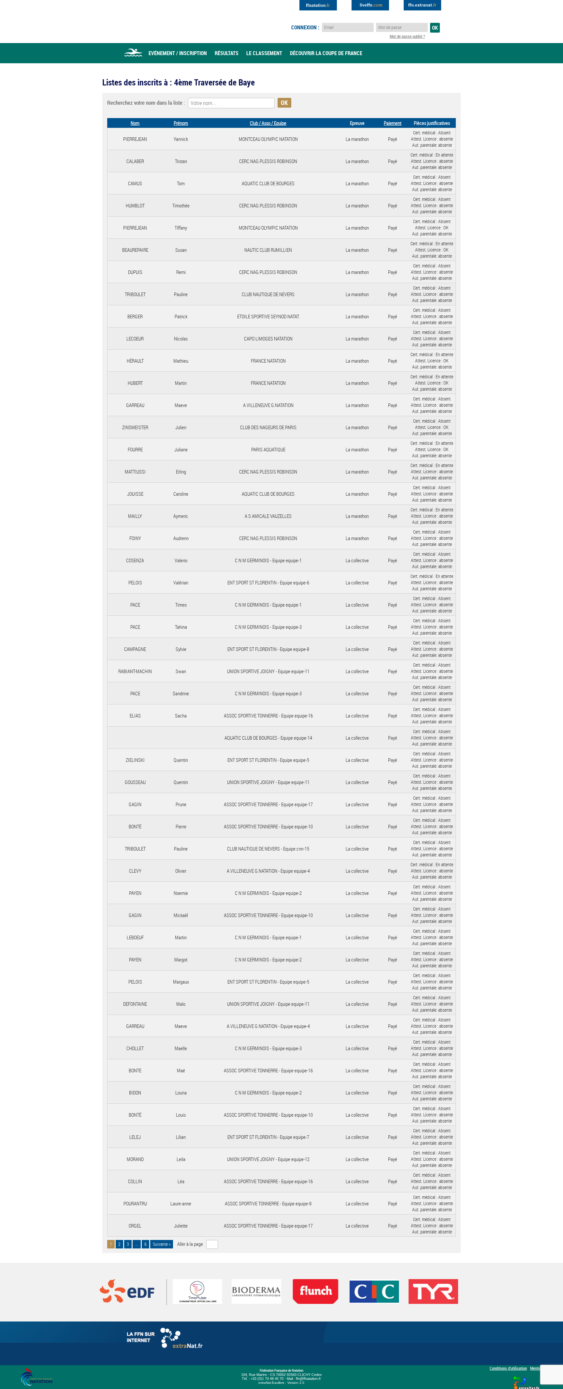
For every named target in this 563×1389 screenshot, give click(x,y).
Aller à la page (190, 1244)
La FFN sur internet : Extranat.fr (166, 1339)
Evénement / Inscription (178, 53)
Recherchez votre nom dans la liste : (146, 102)
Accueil (133, 53)
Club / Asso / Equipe (268, 123)
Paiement (392, 123)
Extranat (422, 5)
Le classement (264, 53)
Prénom (181, 123)
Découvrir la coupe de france (326, 53)
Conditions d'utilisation (508, 1368)
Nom (135, 123)
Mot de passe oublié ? (407, 36)
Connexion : (305, 27)
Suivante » (161, 1244)
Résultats (226, 53)
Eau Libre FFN (153, 21)
